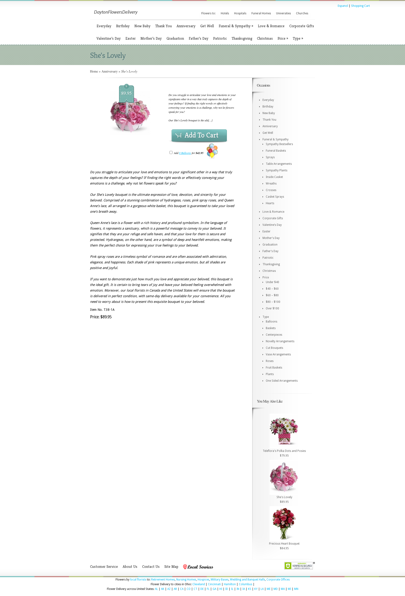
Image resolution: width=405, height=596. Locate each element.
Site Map (171, 566)
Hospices (203, 579)
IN (237, 589)
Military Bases (220, 579)
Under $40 (272, 282)
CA (182, 589)
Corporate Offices (278, 579)
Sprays (270, 157)
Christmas (265, 38)
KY (256, 589)
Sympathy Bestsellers (279, 144)
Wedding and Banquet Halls (247, 579)
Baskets (271, 328)
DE (202, 589)
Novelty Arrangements (280, 341)
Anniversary (185, 25)
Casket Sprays (275, 196)
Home (94, 71)
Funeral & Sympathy (236, 25)
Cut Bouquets (274, 348)
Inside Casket (274, 177)
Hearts (270, 203)
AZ (169, 589)
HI (220, 589)
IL (232, 589)
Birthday (123, 25)
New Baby (142, 25)
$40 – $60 (272, 288)
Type (298, 38)
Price (283, 38)
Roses (270, 361)
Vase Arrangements (278, 354)
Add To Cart (201, 135)
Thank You (163, 25)
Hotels (225, 13)
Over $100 (272, 308)
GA (214, 589)
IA (243, 589)
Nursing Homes (186, 579)
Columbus (245, 584)
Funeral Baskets (276, 150)
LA (262, 589)
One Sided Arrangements (282, 380)
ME (268, 589)
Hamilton (230, 584)
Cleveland (198, 584)
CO (189, 589)
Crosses (271, 190)
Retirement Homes (163, 579)
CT (195, 589)
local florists (138, 579)
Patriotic (220, 38)
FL (208, 589)
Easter (130, 38)
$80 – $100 (273, 302)
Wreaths (271, 183)
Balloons (271, 321)
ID (226, 589)
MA (283, 589)
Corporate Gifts (301, 25)
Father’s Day (198, 38)
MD (276, 589)
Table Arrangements (279, 163)
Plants (270, 374)
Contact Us (151, 566)
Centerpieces (274, 334)
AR (175, 589)
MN (296, 589)
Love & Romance (271, 25)
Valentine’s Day (109, 38)
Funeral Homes (261, 13)
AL (156, 589)
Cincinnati (214, 584)
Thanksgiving (242, 38)
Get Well (207, 25)
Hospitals (240, 13)
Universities (283, 13)
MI (289, 589)
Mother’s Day (151, 38)
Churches (302, 13)
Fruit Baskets (274, 367)
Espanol (343, 6)
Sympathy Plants (276, 170)
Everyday (104, 25)
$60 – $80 (272, 295)
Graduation (175, 38)
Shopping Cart (360, 6)
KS (249, 589)
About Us (130, 566)
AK (162, 589)
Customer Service (104, 566)
